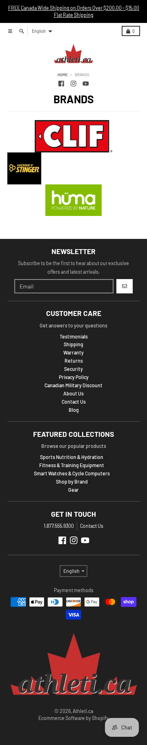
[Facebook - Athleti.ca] (61, 83)
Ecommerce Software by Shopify (73, 718)
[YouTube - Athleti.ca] (85, 83)
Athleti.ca (83, 711)
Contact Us (91, 526)
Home (62, 74)
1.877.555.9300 (59, 526)
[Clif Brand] (73, 136)
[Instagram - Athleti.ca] (73, 83)
